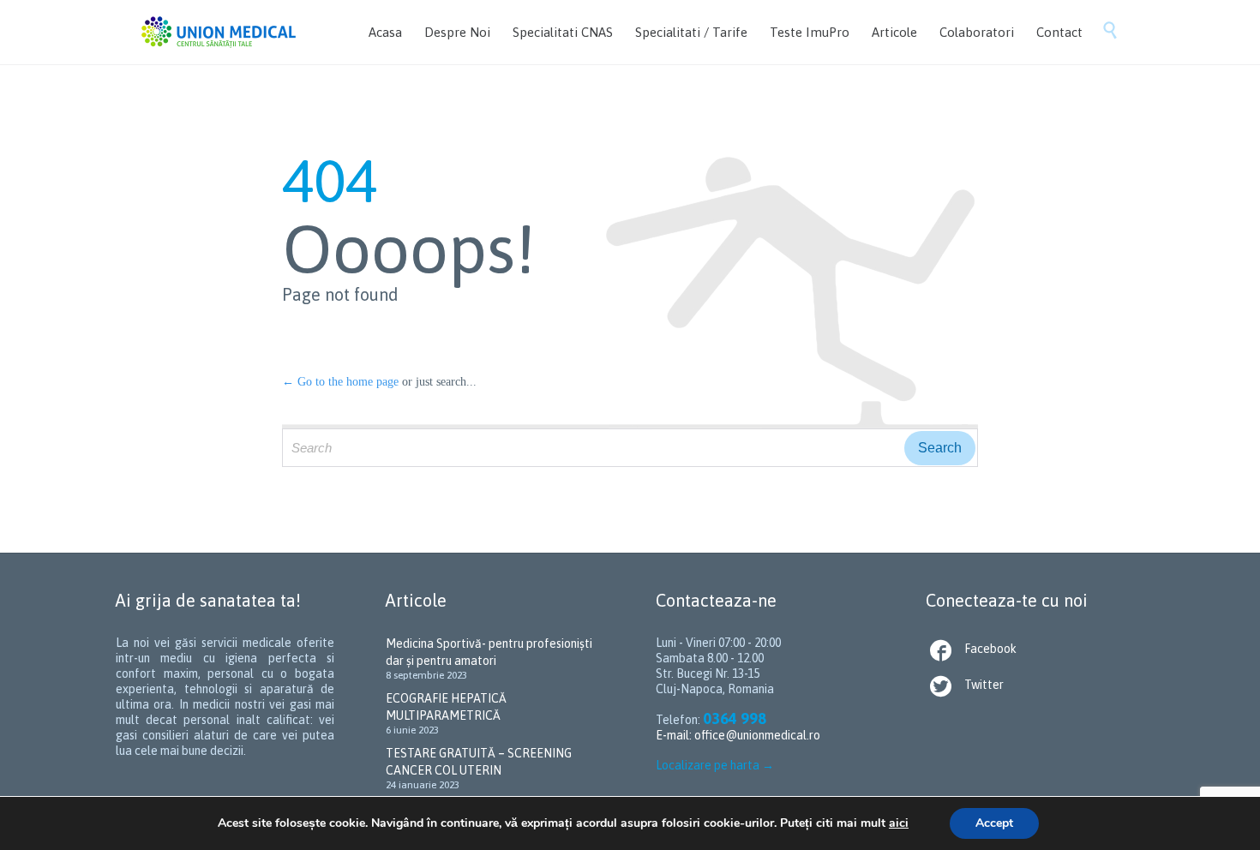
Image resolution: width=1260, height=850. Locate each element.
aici (899, 823)
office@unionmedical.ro (757, 735)
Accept (994, 823)
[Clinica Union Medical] (218, 32)
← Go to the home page (340, 381)
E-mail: (675, 735)
